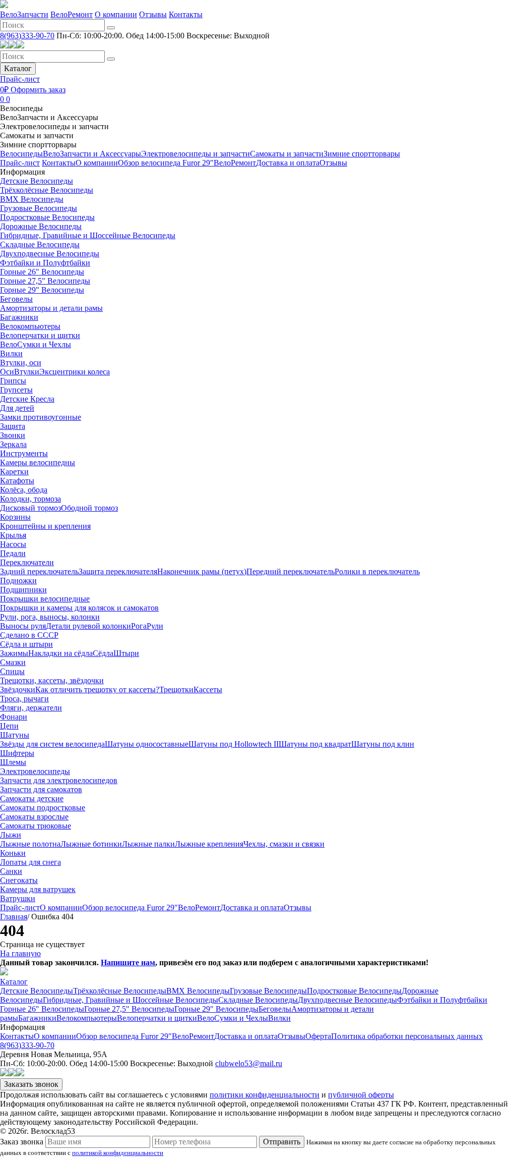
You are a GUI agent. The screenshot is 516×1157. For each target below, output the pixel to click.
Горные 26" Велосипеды (42, 271)
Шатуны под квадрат (315, 744)
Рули (155, 626)
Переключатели (27, 562)
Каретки (14, 471)
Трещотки (176, 689)
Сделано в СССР (29, 635)
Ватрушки (17, 898)
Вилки (11, 353)
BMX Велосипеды (31, 199)
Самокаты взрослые (34, 816)
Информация (22, 172)
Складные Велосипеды (40, 244)
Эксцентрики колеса (74, 371)
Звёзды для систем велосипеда (52, 744)
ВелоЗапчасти (24, 14)
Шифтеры (17, 753)
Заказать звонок (31, 1084)
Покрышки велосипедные (45, 598)
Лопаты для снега (30, 862)
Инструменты (24, 453)
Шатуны (14, 735)
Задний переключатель (39, 571)
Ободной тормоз (89, 508)
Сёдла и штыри (26, 644)
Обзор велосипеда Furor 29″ (166, 162)
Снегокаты (19, 880)
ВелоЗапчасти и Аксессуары (49, 117)
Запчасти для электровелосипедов (58, 780)
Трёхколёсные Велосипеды (46, 190)
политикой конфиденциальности (117, 1152)
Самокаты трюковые (35, 825)
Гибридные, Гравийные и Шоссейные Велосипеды (87, 235)
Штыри (126, 653)
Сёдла (103, 653)
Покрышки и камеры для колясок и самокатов (79, 607)
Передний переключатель (290, 571)
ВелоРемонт (71, 14)
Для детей (17, 408)
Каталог (18, 68)
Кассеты (208, 689)
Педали (13, 553)
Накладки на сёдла (60, 653)
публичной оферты (361, 1094)
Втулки (26, 371)
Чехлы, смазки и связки (284, 844)
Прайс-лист (20, 79)
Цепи (9, 726)
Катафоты (17, 480)
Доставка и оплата (287, 162)
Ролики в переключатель (377, 571)
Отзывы (153, 14)
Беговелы (16, 299)
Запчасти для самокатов (41, 789)
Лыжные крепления (209, 844)
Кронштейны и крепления (45, 526)
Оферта (318, 1036)
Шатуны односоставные (146, 744)
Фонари (13, 716)
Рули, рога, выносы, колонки (50, 617)
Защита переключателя (118, 571)
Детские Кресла (27, 399)
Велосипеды (21, 108)
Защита (12, 426)
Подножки (18, 580)
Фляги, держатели (31, 707)
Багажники (19, 317)
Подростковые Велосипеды (47, 217)
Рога (139, 626)
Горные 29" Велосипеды (42, 290)
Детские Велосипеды (36, 181)
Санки (11, 871)
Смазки (13, 662)
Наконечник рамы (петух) (201, 571)
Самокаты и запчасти (37, 135)
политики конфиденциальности (264, 1094)
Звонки (12, 435)
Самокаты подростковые (42, 807)
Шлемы (13, 762)
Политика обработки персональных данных (407, 1036)
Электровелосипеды (35, 771)
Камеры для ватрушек (38, 889)
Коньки (13, 853)
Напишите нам (128, 962)
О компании (116, 14)
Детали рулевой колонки (88, 626)
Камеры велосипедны (37, 462)
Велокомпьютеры (30, 326)
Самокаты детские (31, 798)
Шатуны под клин (382, 744)
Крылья (13, 535)
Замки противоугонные (40, 417)
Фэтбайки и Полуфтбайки (45, 262)
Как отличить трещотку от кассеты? (97, 689)
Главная (13, 916)
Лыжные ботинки (91, 844)
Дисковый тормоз (30, 508)
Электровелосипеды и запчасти (54, 126)
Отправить (281, 1141)
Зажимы (14, 653)
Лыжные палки (148, 844)
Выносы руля (23, 626)
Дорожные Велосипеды (41, 226)
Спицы (12, 671)
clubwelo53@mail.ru (248, 1063)
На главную (20, 953)
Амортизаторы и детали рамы (51, 308)
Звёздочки (17, 689)
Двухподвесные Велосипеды (49, 253)
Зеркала (13, 444)
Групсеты (16, 389)
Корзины (15, 517)
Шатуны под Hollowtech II (233, 744)
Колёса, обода (23, 489)
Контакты (186, 14)
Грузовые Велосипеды (38, 208)
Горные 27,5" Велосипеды (45, 281)
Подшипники (23, 589)
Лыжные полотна (30, 844)
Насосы (13, 544)
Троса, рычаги (24, 698)
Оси (7, 371)
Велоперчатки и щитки (40, 335)
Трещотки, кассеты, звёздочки (52, 680)
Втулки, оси (20, 362)
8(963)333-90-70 (27, 35)
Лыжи (10, 835)
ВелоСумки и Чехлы (35, 344)
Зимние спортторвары (38, 144)
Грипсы (13, 380)
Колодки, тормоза (30, 498)
